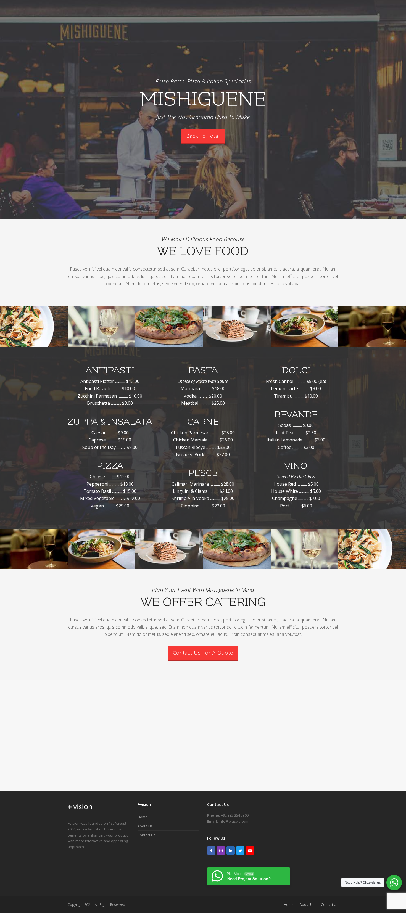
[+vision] (80, 811)
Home (142, 816)
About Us (145, 826)
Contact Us (146, 834)
